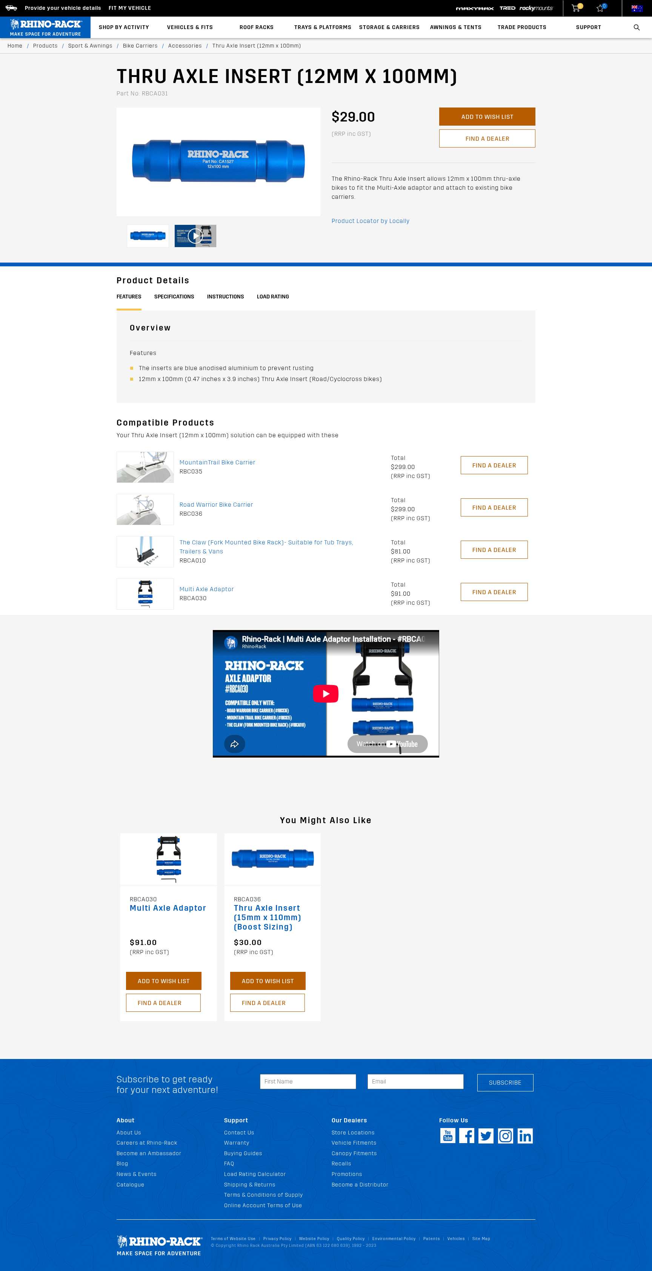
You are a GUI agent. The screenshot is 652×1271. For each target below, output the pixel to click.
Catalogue (131, 1185)
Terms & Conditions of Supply (263, 1195)
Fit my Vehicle (130, 8)
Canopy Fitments (354, 1153)
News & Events (137, 1174)
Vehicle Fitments (354, 1143)
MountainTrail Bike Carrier (217, 462)
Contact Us (239, 1133)
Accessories (185, 46)
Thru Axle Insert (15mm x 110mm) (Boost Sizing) (267, 918)
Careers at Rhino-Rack (147, 1143)
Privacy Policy (277, 1238)
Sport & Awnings (90, 46)
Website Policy (314, 1238)
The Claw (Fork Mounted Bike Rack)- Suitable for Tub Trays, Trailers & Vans (266, 547)
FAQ (229, 1163)
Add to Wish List (487, 116)
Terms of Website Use (233, 1238)
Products (45, 46)
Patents (431, 1238)
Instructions (225, 297)
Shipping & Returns (249, 1185)
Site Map (481, 1238)
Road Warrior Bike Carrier (216, 504)
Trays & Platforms (323, 27)
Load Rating (273, 297)
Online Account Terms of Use (263, 1205)
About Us (129, 1133)
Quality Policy (351, 1238)
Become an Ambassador (149, 1153)
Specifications (174, 297)
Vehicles (456, 1238)
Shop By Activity (124, 27)
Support (588, 27)
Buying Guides (243, 1153)
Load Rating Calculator (255, 1174)
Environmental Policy (394, 1238)
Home (15, 46)
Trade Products (522, 27)
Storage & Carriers (389, 27)
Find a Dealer (487, 138)
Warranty (236, 1143)
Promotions (347, 1174)
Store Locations (353, 1133)
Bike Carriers (140, 46)
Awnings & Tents (456, 27)
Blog (122, 1163)
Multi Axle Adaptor (207, 589)
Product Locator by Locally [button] (371, 220)
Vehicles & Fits (190, 27)
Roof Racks (257, 27)
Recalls (341, 1163)
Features (129, 297)
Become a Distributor (360, 1185)
